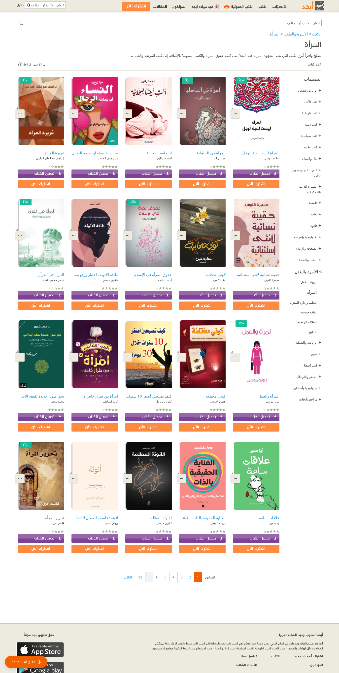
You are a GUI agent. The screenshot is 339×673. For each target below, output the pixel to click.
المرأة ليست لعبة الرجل (260, 152)
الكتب (317, 34)
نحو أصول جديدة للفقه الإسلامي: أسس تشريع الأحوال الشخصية (41, 396)
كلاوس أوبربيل (164, 401)
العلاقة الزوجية (307, 322)
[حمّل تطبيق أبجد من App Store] (40, 650)
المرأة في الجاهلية (211, 152)
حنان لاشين (219, 280)
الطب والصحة (310, 260)
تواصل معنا (249, 656)
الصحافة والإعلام (308, 248)
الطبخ (313, 332)
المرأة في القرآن (51, 274)
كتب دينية (313, 124)
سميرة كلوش (271, 280)
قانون (315, 225)
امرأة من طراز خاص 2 (100, 396)
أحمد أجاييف (165, 280)
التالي (128, 577)
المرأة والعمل (268, 396)
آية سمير (274, 523)
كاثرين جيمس (110, 280)
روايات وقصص (309, 90)
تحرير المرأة (54, 517)
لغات (316, 214)
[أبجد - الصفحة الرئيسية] (306, 5)
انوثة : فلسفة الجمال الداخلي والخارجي (94, 517)
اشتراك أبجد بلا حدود (308, 656)
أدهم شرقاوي (164, 158)
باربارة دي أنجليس (108, 158)
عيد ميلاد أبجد (205, 6)
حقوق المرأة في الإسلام (153, 274)
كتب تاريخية (311, 113)
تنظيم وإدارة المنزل (303, 302)
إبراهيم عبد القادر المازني (50, 158)
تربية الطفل (309, 282)
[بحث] (21, 23)
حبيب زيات (220, 158)
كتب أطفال (312, 365)
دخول (20, 5)
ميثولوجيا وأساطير (307, 388)
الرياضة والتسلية (308, 342)
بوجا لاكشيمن (218, 523)
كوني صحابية (215, 274)
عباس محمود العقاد (53, 280)
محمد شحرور (56, 401)
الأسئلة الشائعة (246, 665)
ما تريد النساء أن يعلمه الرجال (95, 152)
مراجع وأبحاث (310, 399)
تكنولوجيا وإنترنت (307, 237)
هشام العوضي (218, 401)
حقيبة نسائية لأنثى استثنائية (258, 274)
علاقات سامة (269, 517)
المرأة (274, 34)
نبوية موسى (272, 401)
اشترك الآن (256, 184)
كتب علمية (312, 147)
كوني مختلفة (216, 396)
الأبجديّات (279, 6)
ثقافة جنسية (308, 312)
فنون (316, 354)
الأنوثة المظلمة (160, 517)
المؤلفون (179, 6)
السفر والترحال (309, 376)
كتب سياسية (311, 136)
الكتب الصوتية (239, 6)
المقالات (160, 6)
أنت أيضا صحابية (159, 152)
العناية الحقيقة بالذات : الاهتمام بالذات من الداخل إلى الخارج (202, 517)
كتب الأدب (312, 102)
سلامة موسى (271, 158)
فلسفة (314, 203)
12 (140, 577)
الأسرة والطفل (296, 34)
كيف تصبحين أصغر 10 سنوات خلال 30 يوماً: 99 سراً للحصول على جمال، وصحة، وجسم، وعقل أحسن (148, 396)
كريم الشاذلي (110, 401)
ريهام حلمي (111, 523)
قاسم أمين (58, 523)
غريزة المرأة (54, 152)
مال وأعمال (311, 158)
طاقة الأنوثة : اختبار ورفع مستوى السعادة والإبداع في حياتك (94, 274)
